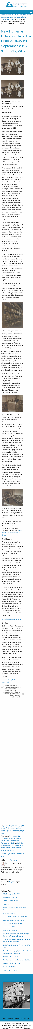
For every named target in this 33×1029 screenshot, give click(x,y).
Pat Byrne (13, 860)
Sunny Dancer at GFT (10, 897)
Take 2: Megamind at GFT (11, 894)
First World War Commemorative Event (12, 533)
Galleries (12, 828)
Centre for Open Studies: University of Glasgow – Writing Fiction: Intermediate (12, 694)
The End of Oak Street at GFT (12, 923)
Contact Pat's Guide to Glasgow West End (14, 1022)
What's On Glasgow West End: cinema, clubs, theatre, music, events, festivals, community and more (16, 17)
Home (3, 14)
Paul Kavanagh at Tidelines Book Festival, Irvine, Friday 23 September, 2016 (13, 688)
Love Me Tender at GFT (10, 901)
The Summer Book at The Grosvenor (15, 916)
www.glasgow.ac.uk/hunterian (11, 619)
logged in (12, 882)
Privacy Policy (17, 1024)
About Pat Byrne (6, 1024)
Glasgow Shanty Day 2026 (11, 963)
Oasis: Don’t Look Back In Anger (13, 920)
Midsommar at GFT (9, 927)
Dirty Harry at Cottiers (10, 930)
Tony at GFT (7, 904)
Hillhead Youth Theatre (10, 956)
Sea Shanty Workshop (10, 967)
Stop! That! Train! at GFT (11, 913)
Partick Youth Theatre (10, 970)
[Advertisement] (12, 761)
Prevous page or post (8, 854)
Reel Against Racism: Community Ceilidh (16, 960)
